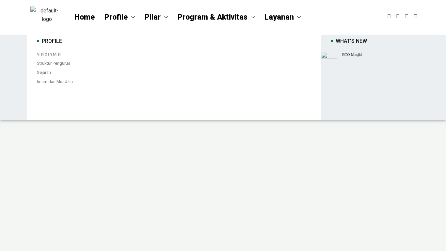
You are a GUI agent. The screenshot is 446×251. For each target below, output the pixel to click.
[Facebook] (389, 16)
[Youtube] (397, 16)
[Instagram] (406, 16)
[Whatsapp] (415, 16)
